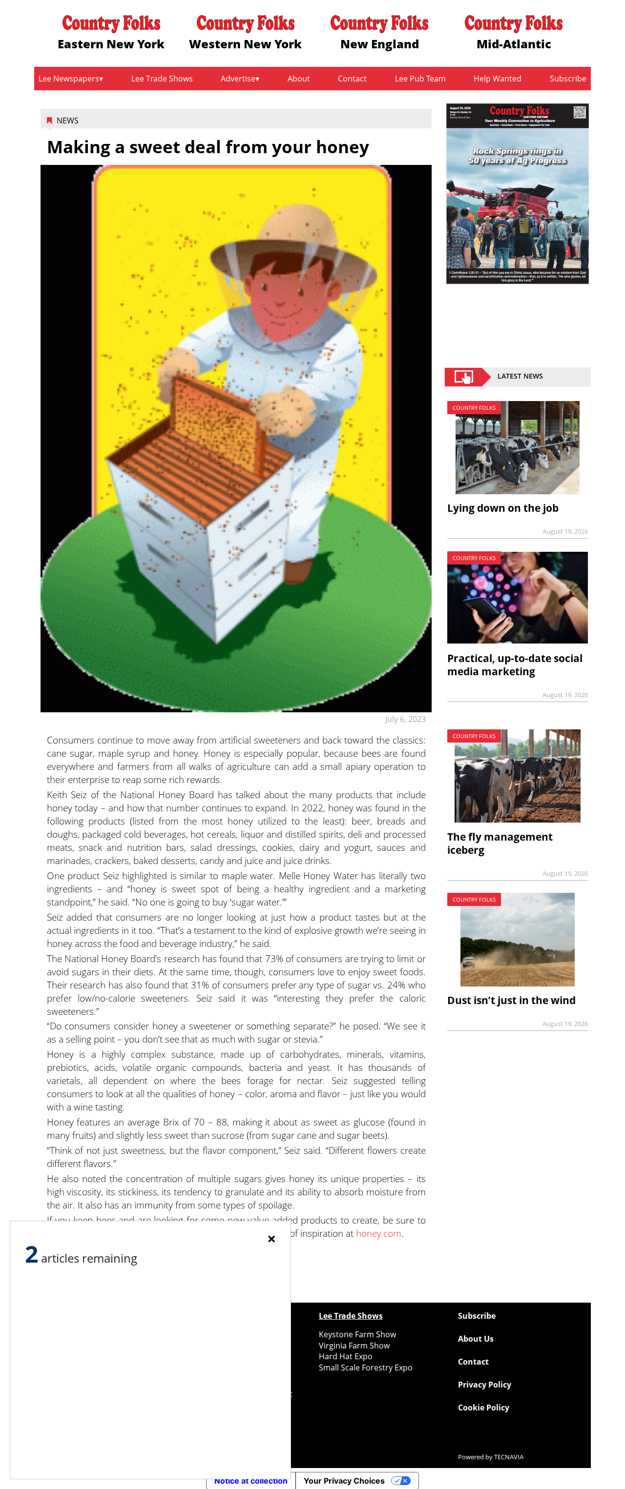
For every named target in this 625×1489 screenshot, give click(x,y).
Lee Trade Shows (162, 78)
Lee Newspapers (69, 78)
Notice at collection (251, 1481)
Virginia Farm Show (354, 1345)
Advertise (238, 78)
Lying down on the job (503, 508)
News (68, 120)
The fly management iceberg (500, 843)
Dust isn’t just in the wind (511, 1000)
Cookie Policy (483, 1407)
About (299, 78)
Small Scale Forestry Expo (366, 1367)
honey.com (378, 1233)
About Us (476, 1338)
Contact (352, 78)
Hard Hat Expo (346, 1356)
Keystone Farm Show (357, 1334)
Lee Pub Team (420, 78)
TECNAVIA (508, 1456)
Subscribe (568, 78)
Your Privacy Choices (344, 1481)
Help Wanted (497, 78)
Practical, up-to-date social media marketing (515, 664)
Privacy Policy (484, 1384)
